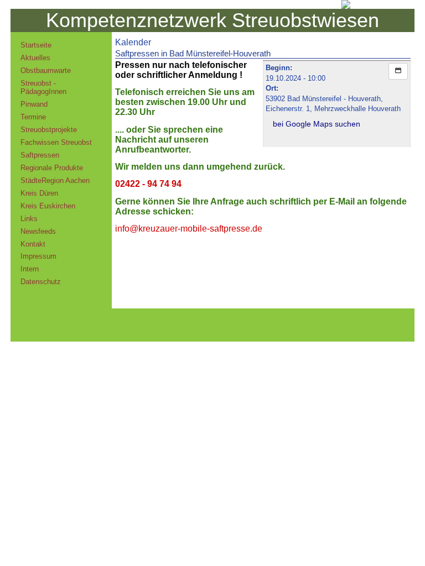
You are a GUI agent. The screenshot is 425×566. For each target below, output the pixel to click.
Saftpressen (39, 155)
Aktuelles (35, 58)
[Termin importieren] (398, 71)
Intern (29, 269)
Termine (33, 117)
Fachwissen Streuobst (56, 142)
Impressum (38, 256)
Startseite (35, 45)
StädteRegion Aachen (55, 180)
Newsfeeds (38, 231)
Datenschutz (40, 281)
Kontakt (32, 244)
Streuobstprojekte (48, 129)
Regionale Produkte (51, 168)
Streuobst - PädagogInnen (43, 87)
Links (29, 218)
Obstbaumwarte (45, 70)
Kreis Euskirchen (47, 206)
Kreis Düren (39, 193)
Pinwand (34, 104)
